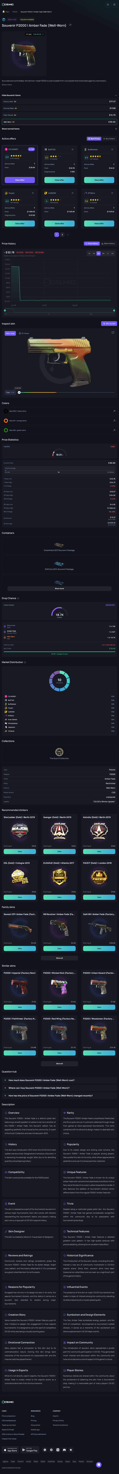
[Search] (108, 4)
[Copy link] (72, 149)
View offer (20, 180)
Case (13, 1461)
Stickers (90, 1461)
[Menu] (114, 4)
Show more (7, 85)
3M (99, 253)
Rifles (36, 1461)
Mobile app (35, 1429)
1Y (108, 253)
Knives (28, 1461)
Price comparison (9, 1416)
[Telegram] (51, 1449)
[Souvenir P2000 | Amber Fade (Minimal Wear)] (59, 108)
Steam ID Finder (8, 1429)
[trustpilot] (70, 1449)
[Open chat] (99, 1465)
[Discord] (64, 1449)
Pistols (112, 769)
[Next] (68, 234)
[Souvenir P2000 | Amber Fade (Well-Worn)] (59, 122)
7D (89, 253)
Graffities (51, 1461)
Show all (59, 958)
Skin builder (110, 323)
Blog (33, 1416)
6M (103, 253)
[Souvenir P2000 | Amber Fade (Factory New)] (59, 101)
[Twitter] (44, 1449)
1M (94, 253)
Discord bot (35, 1425)
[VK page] (57, 1449)
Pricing (33, 1420)
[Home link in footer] (59, 1402)
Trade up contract (9, 1425)
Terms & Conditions (60, 1425)
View (20, 851)
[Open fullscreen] (113, 332)
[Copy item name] (70, 25)
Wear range (10, 333)
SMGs (43, 1461)
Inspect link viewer (9, 1439)
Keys (74, 1461)
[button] (59, 361)
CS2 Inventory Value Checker (13, 1434)
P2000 (112, 774)
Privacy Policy (58, 1420)
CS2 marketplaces (9, 1420)
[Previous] (51, 234)
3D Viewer (25, 333)
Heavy (67, 1461)
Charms (20, 1461)
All (113, 253)
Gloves (60, 1461)
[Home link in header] (7, 4)
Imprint (55, 1416)
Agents (5, 1461)
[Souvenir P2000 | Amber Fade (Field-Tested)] (59, 115)
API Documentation (38, 1434)
